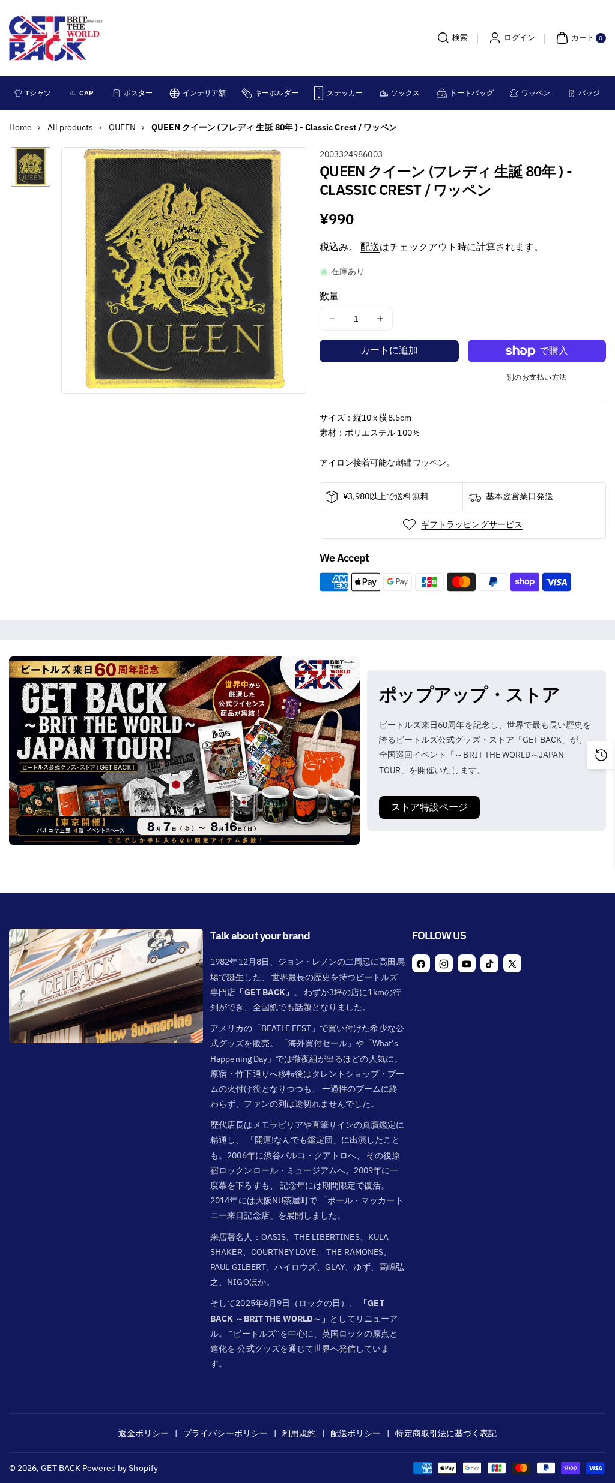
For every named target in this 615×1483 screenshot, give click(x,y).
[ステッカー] (318, 93)
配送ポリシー (355, 1433)
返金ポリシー (143, 1433)
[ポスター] (116, 93)
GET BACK (60, 1468)
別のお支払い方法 (537, 377)
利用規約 (299, 1433)
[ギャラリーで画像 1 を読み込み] (30, 167)
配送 (370, 247)
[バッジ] (572, 93)
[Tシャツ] (18, 93)
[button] (451, 38)
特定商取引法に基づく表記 (446, 1433)
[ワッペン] (514, 93)
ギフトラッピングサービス (472, 524)
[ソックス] (384, 93)
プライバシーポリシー (225, 1433)
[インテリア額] (174, 93)
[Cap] (73, 93)
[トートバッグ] (442, 93)
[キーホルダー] (246, 93)
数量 (329, 296)
